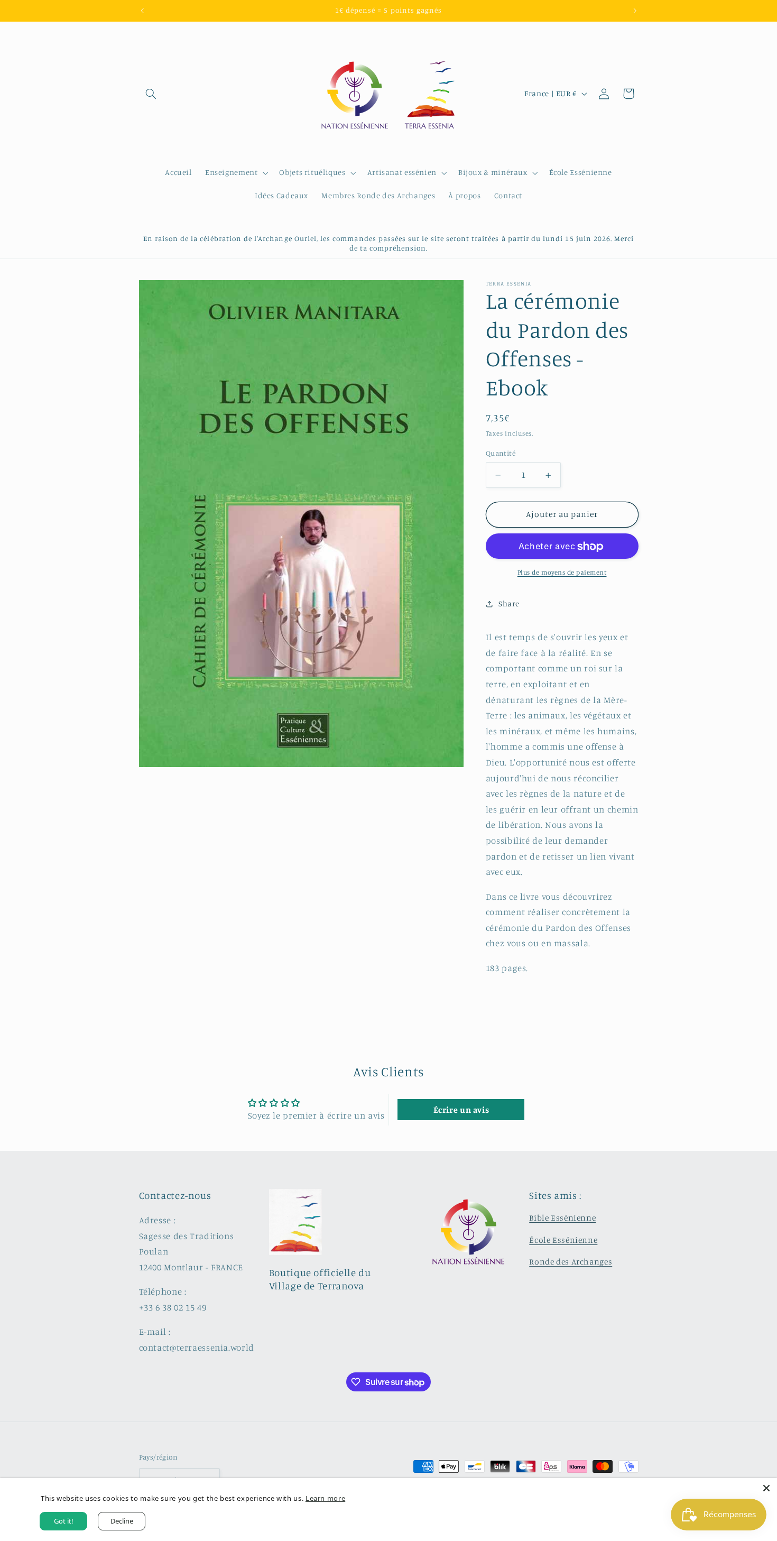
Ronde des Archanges (570, 1262)
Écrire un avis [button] (461, 1109)
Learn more (325, 1498)
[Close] (766, 1488)
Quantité (500, 453)
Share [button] (509, 603)
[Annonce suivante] (634, 10)
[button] (151, 93)
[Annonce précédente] (142, 10)
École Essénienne (563, 1240)
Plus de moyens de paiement (562, 573)
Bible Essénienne (562, 1218)
